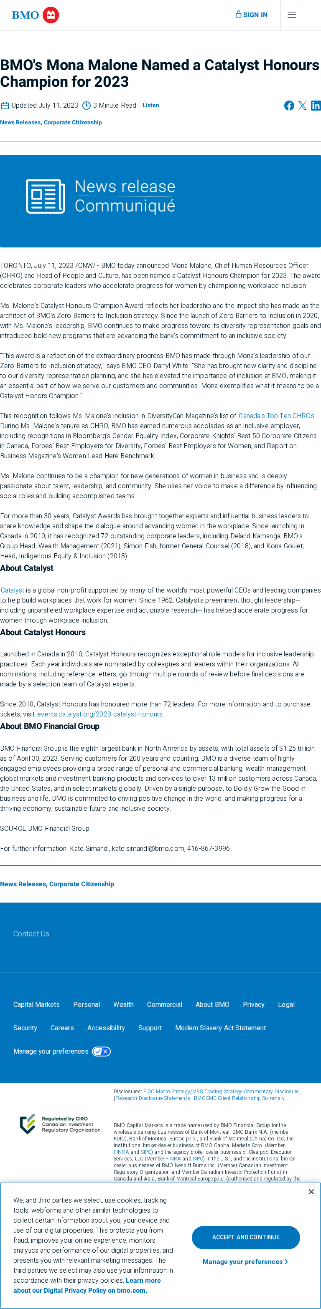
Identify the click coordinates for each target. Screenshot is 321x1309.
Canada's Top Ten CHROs (276, 416)
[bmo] (35, 15)
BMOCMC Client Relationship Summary (239, 1098)
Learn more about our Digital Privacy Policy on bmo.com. (87, 1286)
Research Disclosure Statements (153, 1098)
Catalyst (12, 590)
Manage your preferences (51, 1052)
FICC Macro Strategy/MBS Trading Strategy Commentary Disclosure (220, 1091)
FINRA (121, 1152)
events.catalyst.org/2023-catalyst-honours (100, 714)
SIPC (146, 1152)
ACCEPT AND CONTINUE (246, 1237)
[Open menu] (292, 17)
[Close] (311, 1191)
